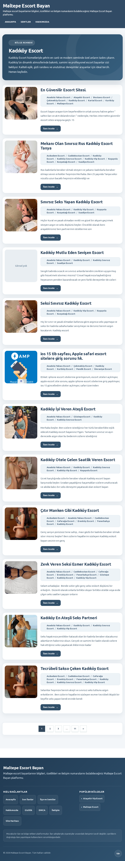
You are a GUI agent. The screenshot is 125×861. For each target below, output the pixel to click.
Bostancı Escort (101, 97)
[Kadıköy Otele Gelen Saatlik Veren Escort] (21, 473)
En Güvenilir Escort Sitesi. (63, 90)
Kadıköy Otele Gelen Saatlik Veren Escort (78, 460)
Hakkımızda (42, 22)
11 (75, 729)
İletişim (56, 810)
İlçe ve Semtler (48, 799)
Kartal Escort (95, 100)
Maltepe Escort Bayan (26, 5)
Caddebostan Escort (79, 156)
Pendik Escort (83, 369)
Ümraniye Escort (103, 369)
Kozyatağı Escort (66, 162)
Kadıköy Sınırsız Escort (69, 159)
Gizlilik (28, 810)
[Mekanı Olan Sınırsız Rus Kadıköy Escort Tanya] (21, 157)
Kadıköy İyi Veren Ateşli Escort (68, 409)
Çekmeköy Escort (56, 100)
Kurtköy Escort (65, 369)
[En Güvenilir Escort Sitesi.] (21, 103)
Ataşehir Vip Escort (93, 798)
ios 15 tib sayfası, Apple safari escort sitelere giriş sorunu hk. (73, 356)
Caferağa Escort (65, 521)
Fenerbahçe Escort (86, 575)
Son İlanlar (28, 799)
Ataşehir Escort (82, 97)
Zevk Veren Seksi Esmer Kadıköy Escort (76, 564)
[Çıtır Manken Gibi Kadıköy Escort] (21, 523)
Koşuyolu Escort (88, 470)
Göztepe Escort (82, 416)
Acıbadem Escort (56, 156)
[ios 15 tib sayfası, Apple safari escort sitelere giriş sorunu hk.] (21, 367)
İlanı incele (50, 128)
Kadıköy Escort (77, 100)
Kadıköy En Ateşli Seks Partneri (69, 618)
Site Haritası (12, 821)
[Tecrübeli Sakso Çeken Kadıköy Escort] (21, 682)
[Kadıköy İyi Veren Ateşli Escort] (21, 422)
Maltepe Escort (65, 103)
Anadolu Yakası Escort (58, 97)
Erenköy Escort (86, 521)
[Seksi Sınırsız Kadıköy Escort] (21, 316)
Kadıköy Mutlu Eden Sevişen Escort (72, 252)
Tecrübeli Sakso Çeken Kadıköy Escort (75, 668)
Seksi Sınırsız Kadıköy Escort (66, 303)
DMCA (42, 810)
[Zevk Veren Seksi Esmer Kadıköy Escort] (21, 577)
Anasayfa (10, 22)
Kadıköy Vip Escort (95, 159)
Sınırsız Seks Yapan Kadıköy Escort (72, 202)
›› (83, 729)
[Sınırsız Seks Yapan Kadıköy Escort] (21, 215)
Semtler (26, 22)
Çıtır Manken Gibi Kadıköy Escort (70, 510)
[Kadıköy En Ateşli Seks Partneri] (21, 631)
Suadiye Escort (86, 162)
